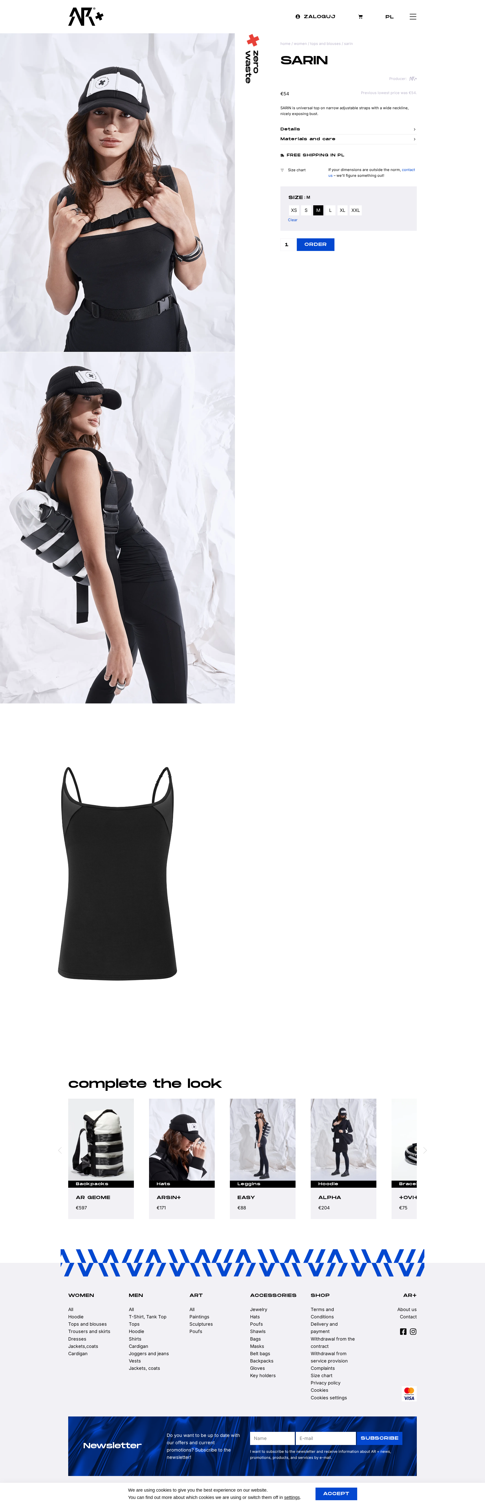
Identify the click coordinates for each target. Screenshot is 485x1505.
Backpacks (415, 1184)
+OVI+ (327, 1197)
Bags (255, 1339)
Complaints (323, 1368)
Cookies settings (329, 1397)
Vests (135, 1361)
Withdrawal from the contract (333, 1342)
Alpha (249, 1197)
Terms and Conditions (322, 1313)
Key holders (263, 1375)
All (70, 1309)
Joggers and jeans (149, 1353)
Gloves (257, 1368)
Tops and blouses (325, 43)
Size (295, 197)
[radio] (294, 210)
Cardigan (78, 1353)
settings (292, 1497)
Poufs (195, 1331)
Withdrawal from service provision (329, 1357)
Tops (134, 1324)
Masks (257, 1346)
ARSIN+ (88, 1197)
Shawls (258, 1331)
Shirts (135, 1339)
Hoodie (247, 1184)
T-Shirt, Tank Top (147, 1316)
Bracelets (332, 1184)
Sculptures (201, 1324)
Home (285, 43)
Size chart (321, 1375)
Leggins (168, 1184)
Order (315, 244)
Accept (336, 1493)
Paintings (199, 1316)
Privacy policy (326, 1382)
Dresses (77, 1339)
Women (300, 43)
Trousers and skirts (89, 1331)
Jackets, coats (144, 1368)
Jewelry (258, 1309)
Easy (166, 1197)
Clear (293, 220)
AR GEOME (416, 1197)
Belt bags (260, 1353)
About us (407, 1309)
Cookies (319, 1390)
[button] (348, 129)
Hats (83, 1184)
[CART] (360, 17)
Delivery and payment (324, 1327)
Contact (408, 1316)
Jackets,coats (83, 1346)
